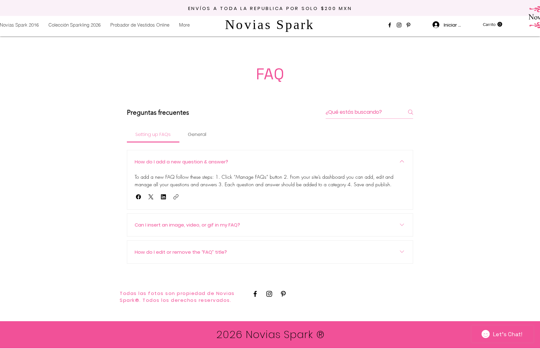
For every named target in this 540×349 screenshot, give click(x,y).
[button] (492, 24)
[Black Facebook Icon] (390, 25)
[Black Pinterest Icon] (408, 25)
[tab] (153, 134)
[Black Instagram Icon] (399, 25)
